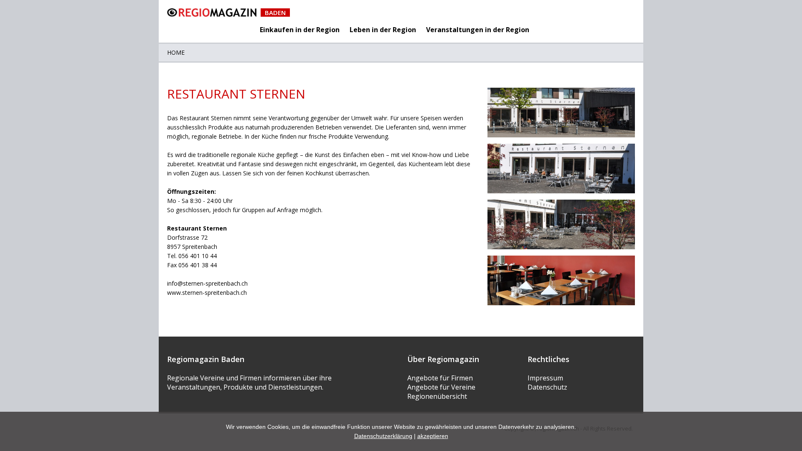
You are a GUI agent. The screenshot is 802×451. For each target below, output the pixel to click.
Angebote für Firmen (440, 378)
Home (176, 52)
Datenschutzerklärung (383, 436)
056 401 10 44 (197, 256)
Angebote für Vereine (441, 387)
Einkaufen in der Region (300, 29)
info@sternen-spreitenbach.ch (207, 283)
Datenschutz (547, 387)
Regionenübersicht (437, 396)
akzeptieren (432, 436)
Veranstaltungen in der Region (477, 29)
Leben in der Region (383, 29)
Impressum (545, 378)
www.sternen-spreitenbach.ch (207, 292)
